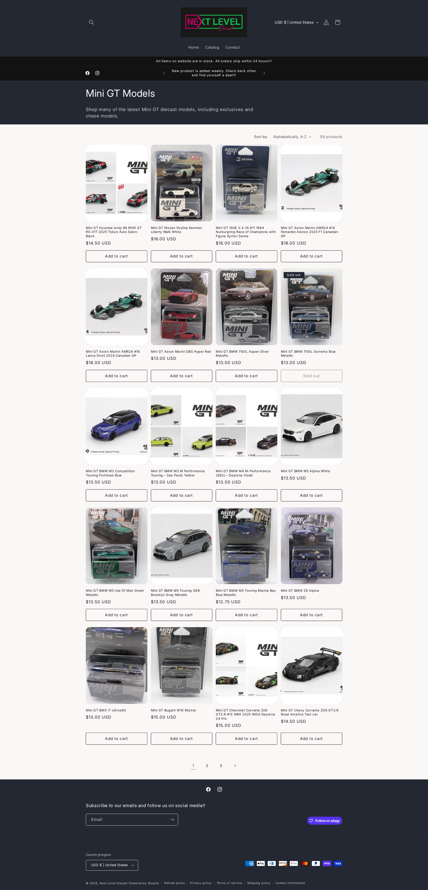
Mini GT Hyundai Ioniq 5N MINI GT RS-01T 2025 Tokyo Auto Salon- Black (114, 232)
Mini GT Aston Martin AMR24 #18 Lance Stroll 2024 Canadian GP (113, 354)
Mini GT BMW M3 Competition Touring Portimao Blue (110, 473)
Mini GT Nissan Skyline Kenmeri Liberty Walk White (176, 230)
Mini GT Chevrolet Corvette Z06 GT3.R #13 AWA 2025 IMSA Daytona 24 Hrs (245, 714)
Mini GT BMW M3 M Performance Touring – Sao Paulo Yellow (178, 473)
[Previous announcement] (164, 73)
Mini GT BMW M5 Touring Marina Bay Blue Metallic (246, 593)
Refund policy (174, 883)
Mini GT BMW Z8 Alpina (300, 590)
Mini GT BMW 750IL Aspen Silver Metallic (242, 354)
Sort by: (261, 136)
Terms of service (229, 883)
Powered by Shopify (144, 883)
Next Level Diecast (114, 883)
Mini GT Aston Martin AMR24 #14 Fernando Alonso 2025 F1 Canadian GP (309, 232)
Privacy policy (200, 883)
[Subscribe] (172, 820)
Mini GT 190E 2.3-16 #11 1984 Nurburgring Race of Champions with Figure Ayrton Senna (246, 232)
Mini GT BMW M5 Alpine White (305, 471)
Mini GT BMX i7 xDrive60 (106, 710)
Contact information (290, 883)
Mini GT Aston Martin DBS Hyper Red (181, 351)
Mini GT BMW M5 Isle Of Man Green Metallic (115, 593)
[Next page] (235, 765)
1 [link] (193, 765)
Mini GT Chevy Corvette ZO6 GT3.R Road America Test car (310, 712)
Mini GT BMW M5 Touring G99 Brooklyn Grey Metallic (175, 593)
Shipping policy (258, 883)
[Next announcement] (264, 73)
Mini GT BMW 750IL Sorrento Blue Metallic (308, 354)
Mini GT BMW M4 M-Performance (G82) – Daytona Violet (243, 473)
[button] (91, 22)
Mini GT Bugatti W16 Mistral (173, 710)
